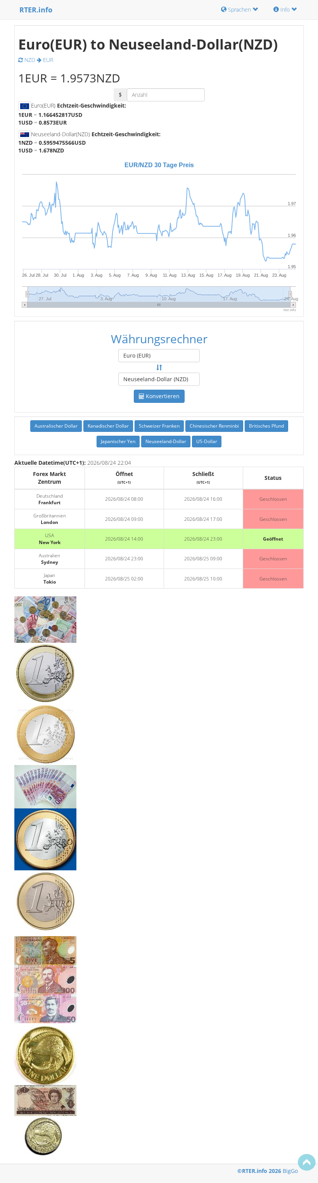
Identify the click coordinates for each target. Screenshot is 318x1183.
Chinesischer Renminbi (214, 426)
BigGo (290, 1170)
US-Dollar (206, 441)
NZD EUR (38, 59)
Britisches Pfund (266, 426)
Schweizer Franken (159, 426)
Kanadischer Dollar (108, 426)
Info (285, 9)
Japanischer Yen (118, 441)
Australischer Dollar (56, 426)
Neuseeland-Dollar (165, 441)
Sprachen (239, 9)
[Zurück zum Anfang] (306, 1162)
